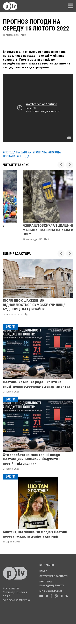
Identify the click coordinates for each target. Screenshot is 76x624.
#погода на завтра (17, 152)
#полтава (40, 152)
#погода (23, 156)
